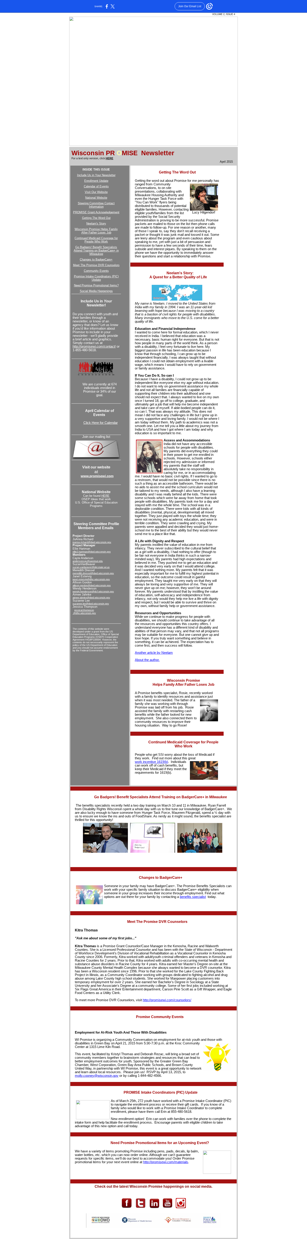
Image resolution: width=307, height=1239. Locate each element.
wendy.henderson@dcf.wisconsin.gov (93, 591)
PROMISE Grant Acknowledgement (96, 212)
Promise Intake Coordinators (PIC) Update (96, 278)
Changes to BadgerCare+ (96, 259)
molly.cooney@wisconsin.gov (96, 1075)
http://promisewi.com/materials (165, 1162)
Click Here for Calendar (100, 423)
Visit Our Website (96, 192)
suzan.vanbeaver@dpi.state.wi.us (91, 567)
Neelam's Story (96, 223)
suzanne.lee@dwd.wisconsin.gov (91, 603)
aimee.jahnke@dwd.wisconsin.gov (91, 597)
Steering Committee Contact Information (96, 205)
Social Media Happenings (96, 291)
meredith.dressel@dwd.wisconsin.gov (93, 573)
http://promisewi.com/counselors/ (167, 1000)
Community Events (96, 270)
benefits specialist (193, 897)
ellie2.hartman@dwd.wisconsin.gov (92, 551)
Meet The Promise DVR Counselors (96, 265)
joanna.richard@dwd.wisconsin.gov (92, 542)
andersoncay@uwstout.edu (88, 561)
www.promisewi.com (97, 476)
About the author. (147, 660)
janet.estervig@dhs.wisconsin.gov (91, 579)
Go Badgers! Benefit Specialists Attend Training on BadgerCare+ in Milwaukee (96, 250)
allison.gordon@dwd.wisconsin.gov (92, 585)
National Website (96, 197)
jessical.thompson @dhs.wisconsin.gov (84, 611)
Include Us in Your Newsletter (96, 175)
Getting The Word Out (96, 218)
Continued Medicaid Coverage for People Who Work (96, 239)
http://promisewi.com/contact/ (94, 346)
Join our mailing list (96, 436)
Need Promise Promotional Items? (96, 285)
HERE (109, 158)
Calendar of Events (96, 186)
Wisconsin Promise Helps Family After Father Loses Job (96, 230)
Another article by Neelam (154, 652)
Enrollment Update (96, 180)
